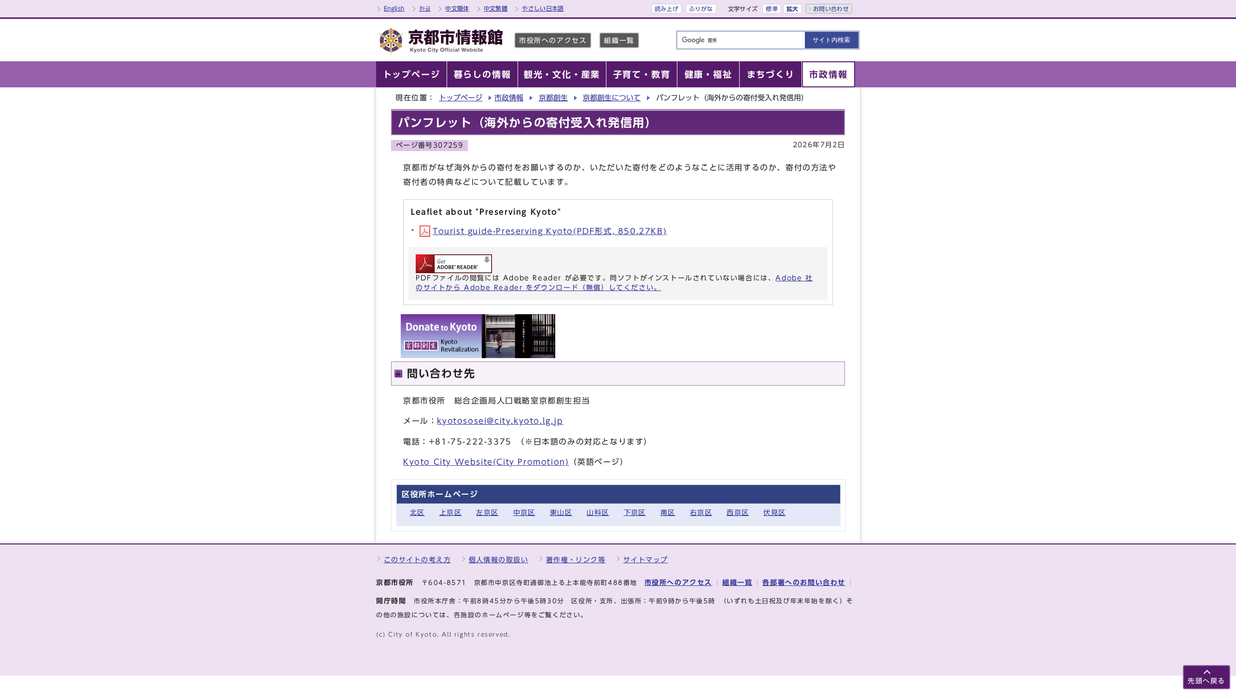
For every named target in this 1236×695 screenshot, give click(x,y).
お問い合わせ (831, 9)
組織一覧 (619, 40)
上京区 (450, 512)
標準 (772, 9)
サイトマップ (645, 559)
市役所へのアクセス (553, 40)
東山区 (561, 512)
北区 (417, 512)
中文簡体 (457, 8)
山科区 (598, 512)
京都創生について (612, 97)
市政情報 (508, 97)
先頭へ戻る (1206, 680)
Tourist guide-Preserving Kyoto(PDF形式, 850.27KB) (550, 231)
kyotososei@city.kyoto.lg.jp (500, 421)
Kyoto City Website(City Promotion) (486, 462)
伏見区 (774, 512)
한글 (425, 8)
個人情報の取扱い (499, 559)
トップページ (460, 97)
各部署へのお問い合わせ (803, 582)
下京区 (635, 512)
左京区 (487, 512)
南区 (667, 512)
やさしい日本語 (543, 8)
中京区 (524, 512)
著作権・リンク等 (576, 559)
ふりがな (701, 9)
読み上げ (666, 9)
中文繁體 (495, 8)
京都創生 (553, 97)
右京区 (701, 512)
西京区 (738, 512)
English (394, 8)
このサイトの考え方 (417, 559)
